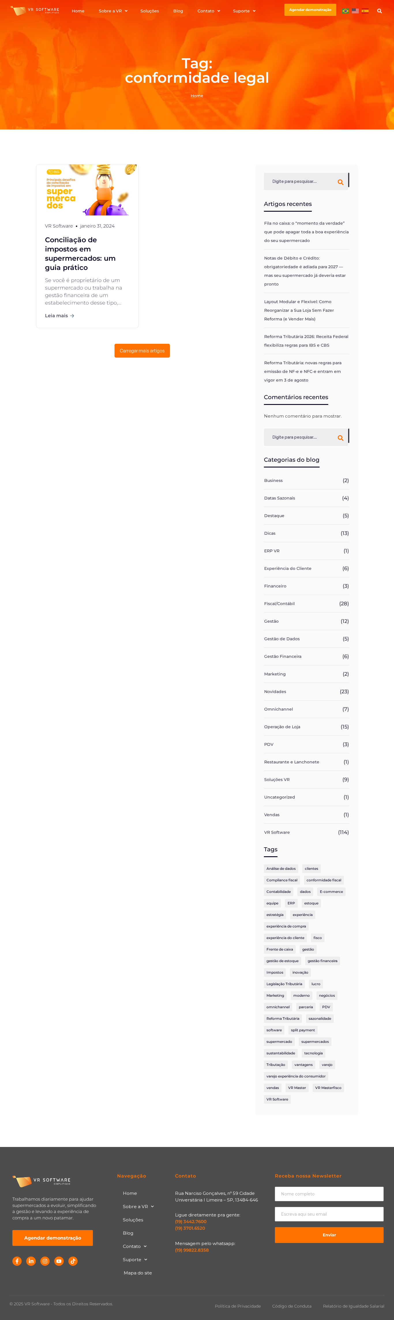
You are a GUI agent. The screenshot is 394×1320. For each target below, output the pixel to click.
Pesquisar (348, 180)
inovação (300, 972)
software (274, 1030)
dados (305, 891)
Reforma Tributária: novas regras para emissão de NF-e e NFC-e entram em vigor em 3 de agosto (303, 371)
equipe (272, 903)
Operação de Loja (282, 726)
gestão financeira (322, 961)
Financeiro (275, 586)
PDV (268, 744)
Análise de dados (281, 868)
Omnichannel (278, 709)
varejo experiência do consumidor (296, 1076)
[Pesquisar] (380, 11)
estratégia (275, 914)
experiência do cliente (285, 938)
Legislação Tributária (284, 984)
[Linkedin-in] (30, 1261)
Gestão (271, 621)
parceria (306, 1007)
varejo (327, 1064)
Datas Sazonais (279, 498)
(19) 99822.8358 (192, 1250)
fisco (318, 938)
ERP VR (271, 550)
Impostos (275, 972)
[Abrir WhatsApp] (379, 1305)
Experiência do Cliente (288, 568)
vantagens (303, 1064)
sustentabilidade (281, 1053)
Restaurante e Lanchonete (291, 762)
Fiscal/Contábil (279, 603)
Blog (128, 1233)
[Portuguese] (346, 10)
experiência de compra (286, 926)
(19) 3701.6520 (190, 1228)
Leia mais (56, 315)
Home (130, 1193)
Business (273, 480)
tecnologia (313, 1053)
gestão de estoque (283, 961)
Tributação (276, 1064)
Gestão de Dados (282, 638)
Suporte (132, 1259)
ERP (291, 903)
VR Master (297, 1088)
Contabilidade (279, 891)
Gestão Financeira (282, 656)
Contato (132, 1246)
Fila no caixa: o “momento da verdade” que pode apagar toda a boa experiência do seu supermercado (306, 232)
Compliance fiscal (282, 880)
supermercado (279, 1041)
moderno (301, 995)
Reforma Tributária (283, 1018)
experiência (303, 914)
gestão (308, 949)
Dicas (269, 533)
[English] (355, 10)
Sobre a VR (135, 1206)
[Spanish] (365, 10)
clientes (311, 868)
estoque (311, 903)
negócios (327, 995)
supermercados (315, 1041)
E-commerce (331, 891)
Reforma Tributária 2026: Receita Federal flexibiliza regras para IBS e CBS (306, 341)
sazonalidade (320, 1018)
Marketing (275, 674)
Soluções (133, 1220)
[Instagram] (45, 1261)
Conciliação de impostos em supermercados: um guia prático (80, 254)
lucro (316, 984)
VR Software (277, 832)
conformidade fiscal (324, 880)
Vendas (271, 814)
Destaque (274, 515)
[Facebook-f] (17, 1261)
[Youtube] (58, 1261)
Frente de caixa (280, 949)
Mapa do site (138, 1273)
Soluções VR (277, 779)
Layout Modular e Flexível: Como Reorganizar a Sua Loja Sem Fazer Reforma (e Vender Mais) (299, 310)
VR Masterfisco (328, 1088)
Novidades (275, 691)
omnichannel (278, 1007)
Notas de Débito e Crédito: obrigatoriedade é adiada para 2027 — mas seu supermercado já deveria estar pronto (305, 271)
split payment (303, 1030)
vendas (273, 1088)
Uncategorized (279, 797)
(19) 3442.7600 (191, 1221)
